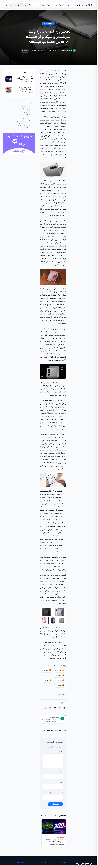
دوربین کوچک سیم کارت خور (24, 113)
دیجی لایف (54, 5)
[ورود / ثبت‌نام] (11, 4)
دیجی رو (69, 5)
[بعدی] (41, 815)
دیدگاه (60, 752)
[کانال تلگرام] (18, 4)
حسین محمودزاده (67, 51)
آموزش (60, 5)
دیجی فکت (48, 5)
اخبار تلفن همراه (48, 24)
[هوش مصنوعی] (25, 4)
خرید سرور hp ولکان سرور (24, 107)
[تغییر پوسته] (14, 4)
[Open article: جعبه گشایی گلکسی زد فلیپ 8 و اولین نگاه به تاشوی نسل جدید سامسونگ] (8, 90)
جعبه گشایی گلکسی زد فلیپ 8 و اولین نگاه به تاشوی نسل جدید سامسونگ (25, 90)
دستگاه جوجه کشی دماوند (24, 119)
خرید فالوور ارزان (26, 111)
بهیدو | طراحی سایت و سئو (24, 125)
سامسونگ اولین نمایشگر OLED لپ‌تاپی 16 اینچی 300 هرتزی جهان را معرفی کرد (25, 79)
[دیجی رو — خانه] (84, 5)
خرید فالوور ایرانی (26, 109)
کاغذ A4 (28, 115)
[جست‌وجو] (29, 4)
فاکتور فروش (27, 127)
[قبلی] (45, 815)
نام (61, 772)
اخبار (64, 5)
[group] (53, 833)
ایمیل (61, 782)
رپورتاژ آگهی (41, 5)
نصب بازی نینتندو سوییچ (24, 123)
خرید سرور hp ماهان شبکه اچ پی (22, 121)
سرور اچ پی (27, 117)
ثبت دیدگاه (55, 804)
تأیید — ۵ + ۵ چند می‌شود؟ (55, 793)
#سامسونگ (61, 695)
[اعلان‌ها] (22, 4)
